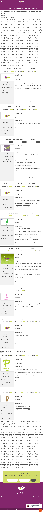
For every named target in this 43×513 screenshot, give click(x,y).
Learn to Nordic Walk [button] (27, 309)
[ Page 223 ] (12, 59)
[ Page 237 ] (2, 62)
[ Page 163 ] (31, 46)
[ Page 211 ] (31, 56)
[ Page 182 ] (7, 51)
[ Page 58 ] (28, 27)
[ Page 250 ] (26, 63)
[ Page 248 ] (16, 63)
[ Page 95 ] (15, 33)
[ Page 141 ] (2, 43)
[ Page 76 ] (19, 30)
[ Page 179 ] (31, 49)
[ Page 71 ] (41, 29)
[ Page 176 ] (16, 49)
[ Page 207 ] (12, 56)
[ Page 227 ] (31, 59)
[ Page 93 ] (6, 33)
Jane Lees (17, 298)
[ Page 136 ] (16, 41)
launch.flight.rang (8, 93)
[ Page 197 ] (2, 54)
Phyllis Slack (17, 194)
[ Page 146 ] (26, 43)
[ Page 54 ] (11, 27)
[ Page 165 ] (2, 48)
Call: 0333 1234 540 (20, 509)
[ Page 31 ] (41, 22)
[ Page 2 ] (6, 19)
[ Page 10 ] (36, 19)
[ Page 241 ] (21, 62)
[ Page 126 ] (7, 40)
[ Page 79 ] (32, 30)
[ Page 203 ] (31, 54)
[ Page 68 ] (28, 29)
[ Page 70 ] (36, 29)
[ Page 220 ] (36, 57)
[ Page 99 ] (32, 33)
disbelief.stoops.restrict (9, 418)
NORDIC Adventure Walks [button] (28, 242)
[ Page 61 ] (41, 27)
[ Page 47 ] (24, 26)
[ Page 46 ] (19, 26)
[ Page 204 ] (36, 54)
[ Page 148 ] (36, 43)
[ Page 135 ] (12, 41)
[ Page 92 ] (2, 33)
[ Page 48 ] (28, 26)
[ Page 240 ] (16, 62)
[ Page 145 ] (21, 43)
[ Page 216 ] (16, 57)
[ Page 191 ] (12, 52)
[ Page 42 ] (2, 26)
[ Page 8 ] (28, 19)
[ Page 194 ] (26, 52)
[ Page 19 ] (32, 21)
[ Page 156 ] (36, 45)
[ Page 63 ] (6, 29)
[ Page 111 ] (12, 37)
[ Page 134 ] (7, 41)
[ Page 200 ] (16, 54)
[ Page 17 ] (24, 21)
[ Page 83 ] (6, 32)
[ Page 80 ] (36, 30)
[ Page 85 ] (15, 32)
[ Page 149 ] (2, 45)
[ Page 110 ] (7, 37)
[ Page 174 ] (7, 49)
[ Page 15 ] (15, 21)
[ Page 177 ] (21, 49)
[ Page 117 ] (2, 38)
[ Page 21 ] (41, 21)
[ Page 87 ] (24, 32)
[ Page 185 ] (21, 51)
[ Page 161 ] (21, 46)
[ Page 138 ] (26, 41)
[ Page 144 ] (16, 43)
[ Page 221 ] (2, 59)
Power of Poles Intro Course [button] (29, 380)
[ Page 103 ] (12, 35)
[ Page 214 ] (7, 57)
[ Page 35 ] (15, 24)
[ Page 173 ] (2, 49)
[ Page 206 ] (7, 56)
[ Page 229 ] (2, 60)
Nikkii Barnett (18, 150)
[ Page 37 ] (24, 24)
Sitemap (3, 496)
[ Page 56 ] (19, 27)
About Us (14, 496)
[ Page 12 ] (2, 21)
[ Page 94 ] (11, 33)
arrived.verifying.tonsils (9, 314)
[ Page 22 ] (2, 22)
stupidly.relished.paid (8, 276)
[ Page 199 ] (12, 54)
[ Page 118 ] (7, 38)
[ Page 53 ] (6, 27)
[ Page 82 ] (2, 32)
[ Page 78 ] (28, 30)
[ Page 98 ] (28, 33)
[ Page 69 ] (32, 29)
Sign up (33, 480)
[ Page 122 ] (26, 38)
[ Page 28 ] (28, 22)
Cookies (10, 509)
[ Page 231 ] (12, 60)
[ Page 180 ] (36, 49)
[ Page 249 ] (21, 63)
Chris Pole (17, 329)
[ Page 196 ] (36, 52)
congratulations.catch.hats (5, 385)
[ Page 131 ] (31, 40)
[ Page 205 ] (2, 56)
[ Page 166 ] (7, 48)
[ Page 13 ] (6, 21)
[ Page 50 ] (36, 26)
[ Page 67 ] (24, 29)
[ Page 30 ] (36, 22)
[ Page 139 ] (31, 41)
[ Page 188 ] (36, 51)
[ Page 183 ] (12, 51)
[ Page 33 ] (6, 24)
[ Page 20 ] (36, 21)
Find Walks (3, 501)
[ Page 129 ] (21, 40)
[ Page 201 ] (21, 54)
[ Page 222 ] (7, 59)
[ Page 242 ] (26, 62)
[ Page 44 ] (11, 26)
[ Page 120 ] (16, 38)
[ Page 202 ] (26, 54)
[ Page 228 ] (36, 59)
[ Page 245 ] (2, 63)
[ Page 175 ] (12, 49)
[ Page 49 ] (32, 26)
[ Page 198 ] (7, 54)
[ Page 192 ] (16, 52)
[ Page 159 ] (12, 46)
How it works (14, 499)
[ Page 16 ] (19, 21)
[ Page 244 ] (36, 62)
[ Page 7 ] (25, 19)
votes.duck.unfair (8, 135)
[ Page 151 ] (12, 45)
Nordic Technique (37, 501)
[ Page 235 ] (31, 60)
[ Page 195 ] (31, 52)
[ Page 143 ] (12, 43)
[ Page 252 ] (36, 63)
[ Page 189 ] (2, 52)
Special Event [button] (26, 409)
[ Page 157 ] (2, 46)
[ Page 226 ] (26, 59)
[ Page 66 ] (19, 29)
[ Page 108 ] (36, 35)
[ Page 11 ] (41, 19)
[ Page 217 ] (21, 57)
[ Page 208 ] (16, 56)
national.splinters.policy (9, 240)
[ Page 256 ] (16, 65)
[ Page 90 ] (36, 32)
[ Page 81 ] (41, 30)
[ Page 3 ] (9, 19)
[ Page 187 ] (31, 51)
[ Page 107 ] (31, 35)
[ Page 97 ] (24, 33)
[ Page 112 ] (16, 37)
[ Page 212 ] (36, 56)
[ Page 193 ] (21, 52)
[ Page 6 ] (21, 19)
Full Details (19, 100)
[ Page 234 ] (26, 60)
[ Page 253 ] (2, 65)
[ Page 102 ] (7, 35)
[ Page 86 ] (19, 32)
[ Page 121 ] (21, 38)
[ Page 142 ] (7, 43)
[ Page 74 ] (11, 30)
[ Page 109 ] (2, 37)
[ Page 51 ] (41, 26)
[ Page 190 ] (7, 52)
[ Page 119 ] (12, 38)
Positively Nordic (18, 363)
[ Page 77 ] (24, 30)
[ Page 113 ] (21, 37)
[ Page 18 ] (28, 21)
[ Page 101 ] (2, 35)
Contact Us (3, 499)
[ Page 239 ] (12, 62)
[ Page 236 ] (36, 60)
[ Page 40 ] (36, 24)
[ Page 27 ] (24, 22)
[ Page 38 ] (28, 24)
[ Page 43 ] (6, 26)
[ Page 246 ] (7, 63)
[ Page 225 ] (21, 59)
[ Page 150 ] (7, 45)
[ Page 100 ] (36, 33)
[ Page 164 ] (36, 46)
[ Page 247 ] (12, 63)
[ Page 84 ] (11, 32)
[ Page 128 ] (16, 40)
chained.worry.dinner (8, 209)
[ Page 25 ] (15, 22)
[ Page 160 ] (16, 46)
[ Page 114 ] (26, 37)
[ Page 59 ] (32, 27)
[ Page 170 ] (26, 48)
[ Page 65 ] (15, 29)
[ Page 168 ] (16, 48)
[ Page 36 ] (19, 24)
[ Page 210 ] (26, 56)
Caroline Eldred (18, 117)
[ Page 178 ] (26, 49)
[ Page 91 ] (41, 32)
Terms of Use (14, 509)
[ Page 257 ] (21, 65)
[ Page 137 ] (21, 41)
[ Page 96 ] (19, 33)
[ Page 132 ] (36, 40)
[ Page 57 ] (24, 27)
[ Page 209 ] (21, 56)
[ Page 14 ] (11, 21)
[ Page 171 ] (31, 48)
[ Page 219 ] (31, 57)
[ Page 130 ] (26, 40)
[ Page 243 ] (31, 62)
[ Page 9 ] (32, 19)
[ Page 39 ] (32, 24)
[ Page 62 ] (2, 29)
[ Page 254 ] (7, 65)
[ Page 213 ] (2, 57)
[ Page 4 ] (13, 19)
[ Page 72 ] (2, 30)
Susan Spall (17, 79)
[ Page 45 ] (15, 26)
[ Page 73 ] (6, 30)
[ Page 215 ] (12, 57)
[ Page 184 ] (16, 51)
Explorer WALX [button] (26, 100)
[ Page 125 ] (2, 40)
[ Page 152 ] (16, 45)
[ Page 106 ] (26, 35)
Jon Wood (17, 259)
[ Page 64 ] (11, 29)
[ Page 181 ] (2, 51)
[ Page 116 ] (36, 37)
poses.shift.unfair (8, 347)
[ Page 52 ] (2, 27)
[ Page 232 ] (16, 60)
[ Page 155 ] (31, 45)
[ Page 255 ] (12, 65)
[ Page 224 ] (16, 59)
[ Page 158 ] (7, 46)
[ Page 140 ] (36, 41)
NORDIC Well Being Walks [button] (28, 177)
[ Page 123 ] (31, 38)
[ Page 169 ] (21, 48)
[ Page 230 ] (7, 60)
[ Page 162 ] (26, 46)
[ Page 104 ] (16, 35)
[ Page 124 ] (36, 38)
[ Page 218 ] (26, 57)
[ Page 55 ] (15, 27)
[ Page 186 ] (26, 51)
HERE (4, 13)
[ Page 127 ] (12, 40)
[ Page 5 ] (17, 19)
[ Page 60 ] (36, 27)
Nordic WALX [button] (26, 127)
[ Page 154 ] (26, 45)
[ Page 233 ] (21, 60)
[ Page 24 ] (11, 22)
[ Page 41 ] (41, 24)
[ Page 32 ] (2, 24)
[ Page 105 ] (21, 35)
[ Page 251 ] (31, 63)
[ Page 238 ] (7, 62)
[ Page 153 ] (21, 45)
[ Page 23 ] (6, 22)
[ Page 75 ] (15, 30)
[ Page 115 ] (31, 37)
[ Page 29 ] (32, 22)
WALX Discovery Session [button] (28, 281)
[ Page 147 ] (31, 43)
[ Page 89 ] (32, 32)
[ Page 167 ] (12, 48)
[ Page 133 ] (2, 41)
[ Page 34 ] (11, 24)
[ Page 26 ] (19, 22)
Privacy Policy (6, 509)
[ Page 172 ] (36, 48)
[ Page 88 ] (28, 32)
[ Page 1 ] (2, 19)
